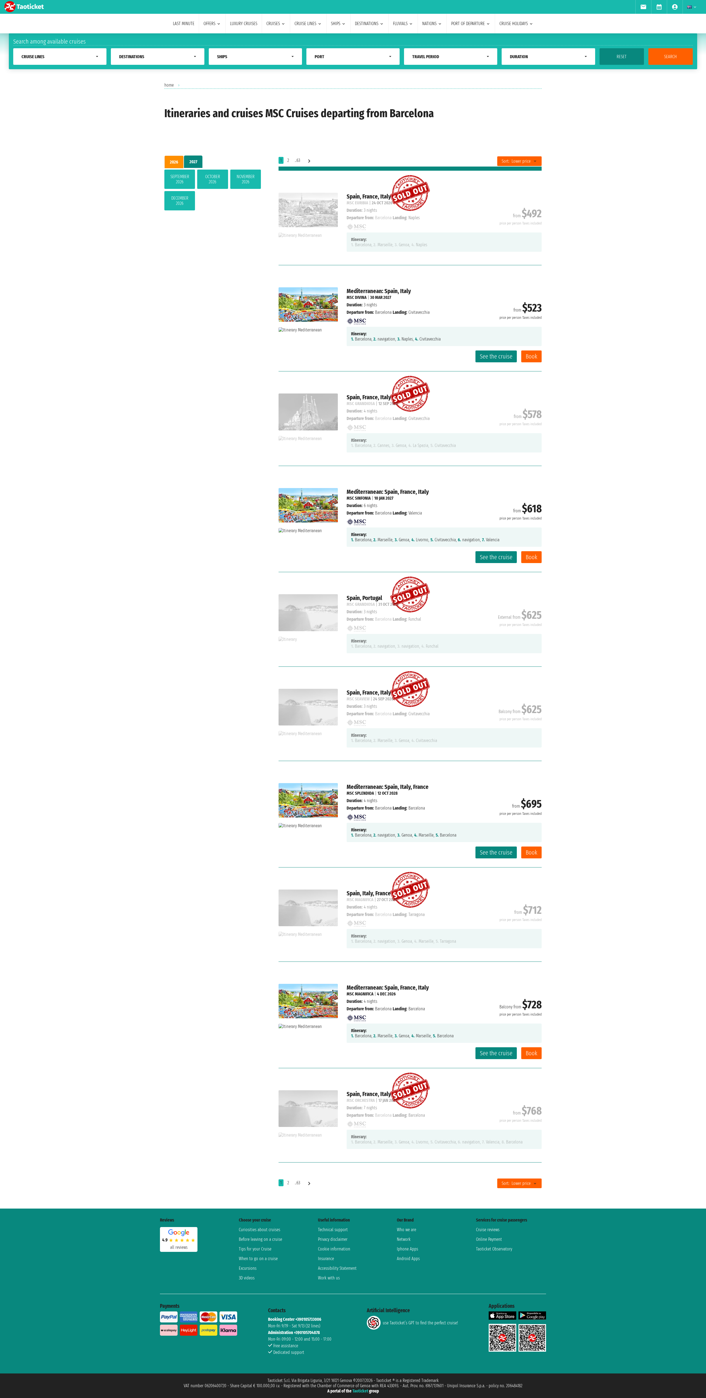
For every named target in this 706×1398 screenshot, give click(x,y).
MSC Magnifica (360, 994)
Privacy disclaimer (332, 1239)
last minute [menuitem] (183, 23)
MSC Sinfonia (359, 498)
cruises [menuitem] (273, 23)
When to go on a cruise (258, 1258)
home (169, 85)
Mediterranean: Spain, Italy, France (388, 787)
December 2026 (179, 200)
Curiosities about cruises (259, 1229)
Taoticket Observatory (494, 1249)
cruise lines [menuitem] (305, 23)
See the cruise (496, 356)
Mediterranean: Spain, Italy (379, 291)
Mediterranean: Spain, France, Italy (388, 492)
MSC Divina (357, 297)
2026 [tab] (174, 162)
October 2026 (212, 179)
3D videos (247, 1278)
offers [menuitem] (209, 23)
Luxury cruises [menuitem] (243, 23)
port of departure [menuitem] (468, 23)
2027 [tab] (193, 161)
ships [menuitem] (335, 23)
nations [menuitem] (429, 23)
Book (531, 356)
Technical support (333, 1229)
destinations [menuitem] (366, 23)
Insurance (326, 1258)
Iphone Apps (407, 1249)
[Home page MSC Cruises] (356, 319)
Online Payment (489, 1239)
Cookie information (334, 1249)
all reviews (179, 1247)
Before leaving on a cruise (260, 1239)
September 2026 (179, 179)
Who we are (406, 1229)
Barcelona (383, 312)
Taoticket (360, 1391)
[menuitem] (643, 7)
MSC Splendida (360, 793)
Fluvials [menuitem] (400, 23)
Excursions (247, 1268)
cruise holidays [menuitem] (513, 23)
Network (404, 1239)
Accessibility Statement (337, 1268)
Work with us (329, 1278)
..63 (297, 160)
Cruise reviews (487, 1229)
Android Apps (408, 1258)
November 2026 (246, 179)
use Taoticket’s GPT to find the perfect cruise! (420, 1322)
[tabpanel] (212, 191)
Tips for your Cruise (255, 1249)
